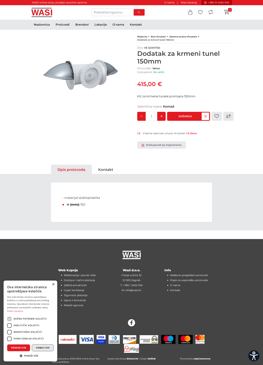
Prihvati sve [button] (18, 347)
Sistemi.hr (132, 358)
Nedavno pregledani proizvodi (189, 275)
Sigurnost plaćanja (75, 295)
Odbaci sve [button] (43, 347)
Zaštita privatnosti (75, 285)
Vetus (156, 68)
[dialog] (30, 321)
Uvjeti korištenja (74, 290)
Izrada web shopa (116, 358)
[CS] (253, 355)
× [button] (53, 284)
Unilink (152, 358)
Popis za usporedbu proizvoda (189, 280)
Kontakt (105, 169)
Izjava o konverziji (75, 300)
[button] (190, 12)
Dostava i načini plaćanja (79, 280)
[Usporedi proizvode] (211, 12)
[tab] (71, 170)
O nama (169, 2)
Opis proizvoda (71, 169)
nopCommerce (202, 358)
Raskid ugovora (73, 305)
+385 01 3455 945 (218, 2)
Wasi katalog (189, 2)
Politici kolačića (15, 311)
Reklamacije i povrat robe (80, 275)
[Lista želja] (200, 12)
